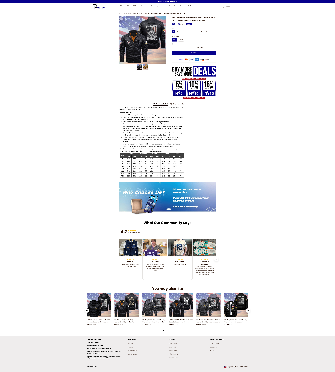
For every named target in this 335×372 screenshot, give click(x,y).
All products (127, 13)
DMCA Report (244, 367)
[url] (95, 346)
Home (120, 13)
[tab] (163, 330)
